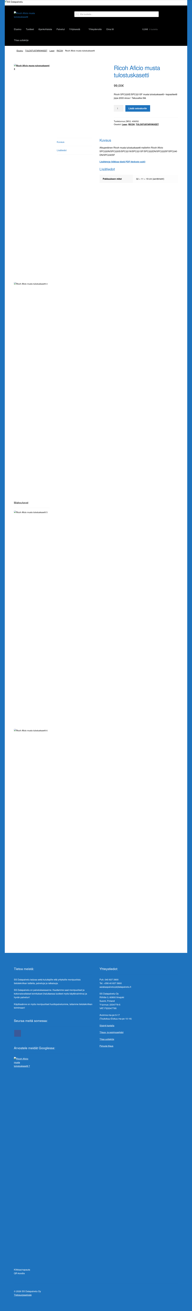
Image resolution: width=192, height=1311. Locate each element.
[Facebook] (17, 1033)
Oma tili (110, 29)
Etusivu (17, 29)
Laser (52, 50)
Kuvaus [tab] (60, 142)
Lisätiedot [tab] (61, 150)
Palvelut (61, 29)
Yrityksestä (74, 29)
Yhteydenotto (95, 29)
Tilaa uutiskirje (21, 40)
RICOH (60, 50)
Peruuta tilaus (106, 1046)
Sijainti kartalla (107, 1025)
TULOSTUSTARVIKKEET (36, 50)
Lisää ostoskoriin (137, 108)
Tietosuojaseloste (23, 1295)
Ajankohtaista (45, 29)
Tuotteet (30, 29)
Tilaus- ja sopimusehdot (111, 1032)
